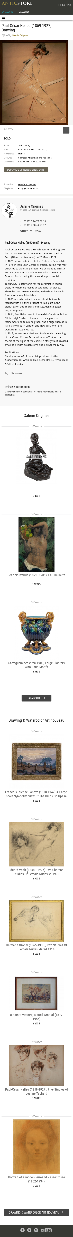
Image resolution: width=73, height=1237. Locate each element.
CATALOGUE (7, 11)
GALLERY (24, 231)
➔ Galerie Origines (27, 184)
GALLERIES (24, 11)
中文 (69, 4)
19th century (16, 373)
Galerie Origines (31, 206)
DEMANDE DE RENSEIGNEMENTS (25, 169)
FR (59, 4)
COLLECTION (35, 231)
